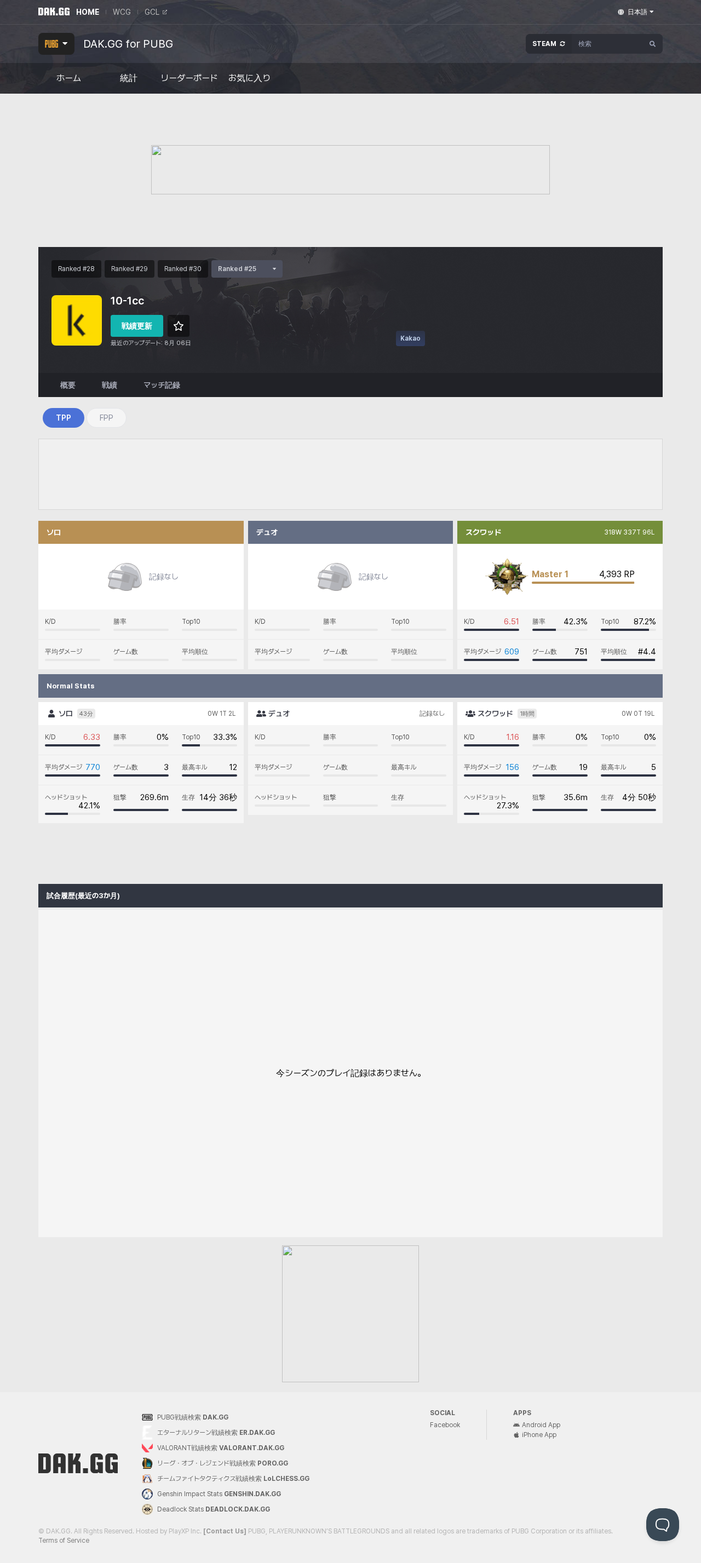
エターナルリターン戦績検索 (216, 1432)
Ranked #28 (76, 269)
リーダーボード (189, 78)
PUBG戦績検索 (192, 1417)
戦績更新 (137, 325)
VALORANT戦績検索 (220, 1448)
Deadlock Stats (213, 1509)
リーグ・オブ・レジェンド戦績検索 (222, 1463)
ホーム (68, 78)
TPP (63, 417)
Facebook (445, 1425)
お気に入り (249, 78)
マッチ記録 (161, 385)
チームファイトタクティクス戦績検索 (233, 1478)
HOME (87, 12)
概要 (68, 385)
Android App (541, 1425)
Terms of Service (63, 1540)
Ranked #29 (129, 269)
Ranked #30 (183, 269)
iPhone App (539, 1435)
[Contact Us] (224, 1531)
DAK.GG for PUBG (128, 43)
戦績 (109, 385)
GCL (152, 12)
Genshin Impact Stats (219, 1494)
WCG (122, 12)
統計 (128, 78)
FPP (106, 417)
